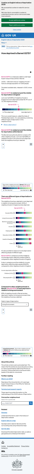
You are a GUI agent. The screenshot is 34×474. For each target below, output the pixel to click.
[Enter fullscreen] (31, 144)
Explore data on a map (8, 421)
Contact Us (4, 448)
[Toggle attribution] (31, 72)
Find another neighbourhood (10, 397)
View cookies (17, 29)
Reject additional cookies (17, 25)
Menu (3, 43)
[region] (17, 65)
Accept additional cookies (17, 20)
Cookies (3, 446)
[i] (14, 213)
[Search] (31, 403)
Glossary (4, 412)
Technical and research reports (11, 389)
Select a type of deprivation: (10, 301)
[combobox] (15, 403)
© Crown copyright (17, 469)
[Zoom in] (3, 144)
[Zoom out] (3, 147)
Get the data (5, 429)
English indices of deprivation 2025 (12, 40)
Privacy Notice (25, 446)
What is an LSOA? (7, 379)
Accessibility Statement (13, 446)
